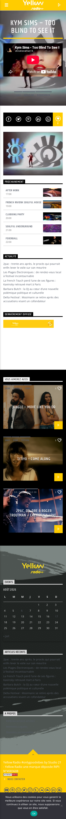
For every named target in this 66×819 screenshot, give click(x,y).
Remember (43, 95)
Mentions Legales (16, 726)
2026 (7, 388)
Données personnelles (20, 732)
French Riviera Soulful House (23, 202)
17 (56, 616)
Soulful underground (19, 226)
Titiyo (25, 440)
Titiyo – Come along (33, 459)
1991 (18, 95)
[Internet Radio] (33, 774)
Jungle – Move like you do (34, 407)
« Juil (6, 636)
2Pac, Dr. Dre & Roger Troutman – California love (33, 513)
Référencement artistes (20, 721)
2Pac (8, 492)
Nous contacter (16, 779)
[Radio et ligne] (50, 324)
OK (34, 813)
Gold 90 (29, 95)
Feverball (12, 238)
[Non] (61, 806)
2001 (7, 440)
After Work (12, 190)
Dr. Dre (18, 492)
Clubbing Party (15, 214)
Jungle (17, 388)
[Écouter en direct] (7, 324)
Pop (27, 388)
